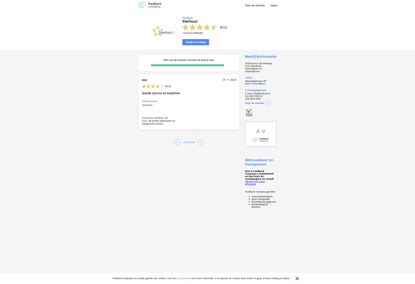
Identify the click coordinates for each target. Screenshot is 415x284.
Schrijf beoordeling (195, 42)
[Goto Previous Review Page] (178, 142)
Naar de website (255, 5)
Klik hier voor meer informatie (255, 183)
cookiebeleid (183, 278)
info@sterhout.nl (261, 93)
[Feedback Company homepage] (150, 7)
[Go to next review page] (199, 142)
